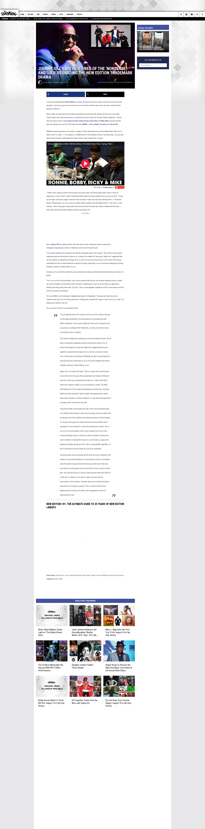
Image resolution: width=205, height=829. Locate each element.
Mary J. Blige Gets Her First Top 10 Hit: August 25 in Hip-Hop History (117, 632)
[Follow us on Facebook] (197, 14)
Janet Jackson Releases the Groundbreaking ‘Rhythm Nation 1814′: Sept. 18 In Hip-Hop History (84, 632)
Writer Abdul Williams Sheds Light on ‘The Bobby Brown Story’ (50, 632)
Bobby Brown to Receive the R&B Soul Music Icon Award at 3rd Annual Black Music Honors (118, 668)
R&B (38, 14)
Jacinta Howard (47, 82)
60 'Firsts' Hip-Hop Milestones (20, 19)
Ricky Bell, (94, 121)
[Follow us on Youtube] (191, 14)
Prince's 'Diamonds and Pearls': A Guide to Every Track (152, 48)
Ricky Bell (110, 575)
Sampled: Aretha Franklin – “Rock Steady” (83, 666)
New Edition (70, 102)
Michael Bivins (77, 575)
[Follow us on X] (202, 14)
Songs (53, 14)
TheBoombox (108, 187)
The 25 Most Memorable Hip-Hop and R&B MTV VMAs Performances (51, 668)
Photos (79, 14)
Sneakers (70, 14)
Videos (45, 14)
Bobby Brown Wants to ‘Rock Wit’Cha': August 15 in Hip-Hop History (51, 703)
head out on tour (78, 296)
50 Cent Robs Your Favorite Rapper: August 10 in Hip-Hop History (118, 703)
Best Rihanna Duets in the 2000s (77, 19)
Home (22, 14)
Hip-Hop (30, 14)
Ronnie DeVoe (73, 121)
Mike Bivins (105, 121)
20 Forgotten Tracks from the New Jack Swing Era (84, 701)
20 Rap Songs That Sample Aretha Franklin (48, 19)
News (57, 579)
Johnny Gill (113, 124)
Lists (61, 14)
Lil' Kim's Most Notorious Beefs (101, 19)
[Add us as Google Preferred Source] (186, 14)
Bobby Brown (84, 121)
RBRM (85, 124)
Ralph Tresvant (100, 124)
